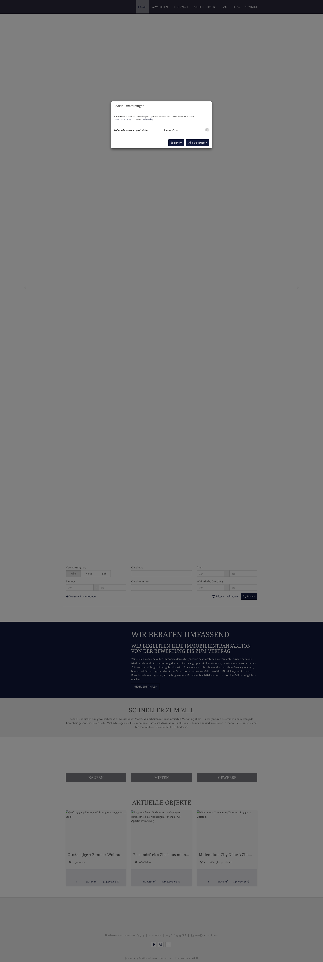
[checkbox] (207, 129)
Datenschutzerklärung (123, 119)
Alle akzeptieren (197, 142)
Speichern (176, 142)
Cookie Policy (147, 119)
